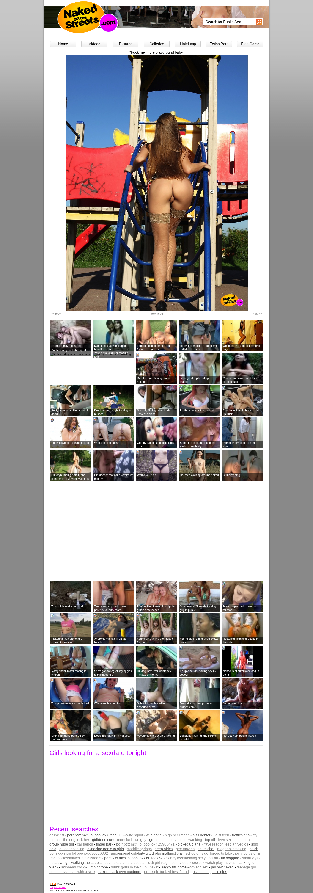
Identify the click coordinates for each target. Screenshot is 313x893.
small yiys (250, 858)
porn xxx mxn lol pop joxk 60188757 (133, 858)
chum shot (206, 849)
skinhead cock (73, 867)
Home (63, 44)
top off (210, 840)
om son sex (198, 867)
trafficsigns (241, 835)
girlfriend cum (103, 840)
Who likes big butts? (106, 442)
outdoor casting (71, 849)
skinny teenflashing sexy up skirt (192, 858)
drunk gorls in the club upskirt (134, 867)
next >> (257, 313)
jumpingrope (98, 867)
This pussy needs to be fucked (70, 703)
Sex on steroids (232, 703)
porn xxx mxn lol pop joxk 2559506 (95, 835)
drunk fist (56, 835)
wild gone (154, 835)
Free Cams (250, 44)
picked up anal (189, 844)
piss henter (201, 835)
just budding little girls (209, 872)
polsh (253, 849)
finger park (104, 844)
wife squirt (134, 835)
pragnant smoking (231, 849)
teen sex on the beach (236, 840)
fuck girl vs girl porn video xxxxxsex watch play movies (191, 863)
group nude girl (61, 844)
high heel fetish (177, 835)
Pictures (125, 44)
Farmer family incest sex (66, 345)
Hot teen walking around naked (199, 475)
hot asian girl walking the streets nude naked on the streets (96, 863)
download (157, 313)
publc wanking (190, 840)
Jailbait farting (231, 475)
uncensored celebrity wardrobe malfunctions (147, 853)
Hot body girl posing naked (239, 735)
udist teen (221, 835)
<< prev (56, 313)
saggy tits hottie (174, 867)
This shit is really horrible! (67, 606)
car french (85, 844)
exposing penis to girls (105, 849)
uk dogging (230, 858)
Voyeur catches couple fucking (156, 735)
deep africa (164, 849)
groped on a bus (162, 840)
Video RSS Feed (66, 884)
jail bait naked (222, 867)
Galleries (156, 44)
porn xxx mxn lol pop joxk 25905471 (145, 844)
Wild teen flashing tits (107, 703)
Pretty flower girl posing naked (70, 442)
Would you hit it (146, 475)
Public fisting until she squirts (69, 350)
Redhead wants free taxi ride (198, 410)
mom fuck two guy (131, 840)
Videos (94, 44)
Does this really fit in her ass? (112, 735)
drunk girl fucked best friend (166, 872)
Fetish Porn (219, 44)
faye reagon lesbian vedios (226, 844)
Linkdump (188, 44)
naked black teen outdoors (119, 872)
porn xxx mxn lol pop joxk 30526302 (78, 853)
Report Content (58, 887)
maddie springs (139, 849)
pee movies (185, 849)
